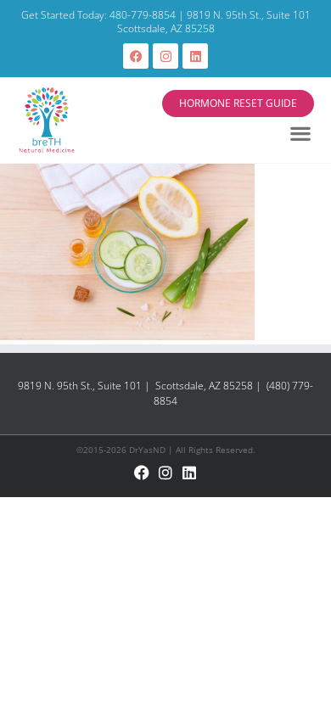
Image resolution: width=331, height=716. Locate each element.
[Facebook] (136, 56)
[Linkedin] (195, 56)
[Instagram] (165, 56)
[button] (300, 133)
